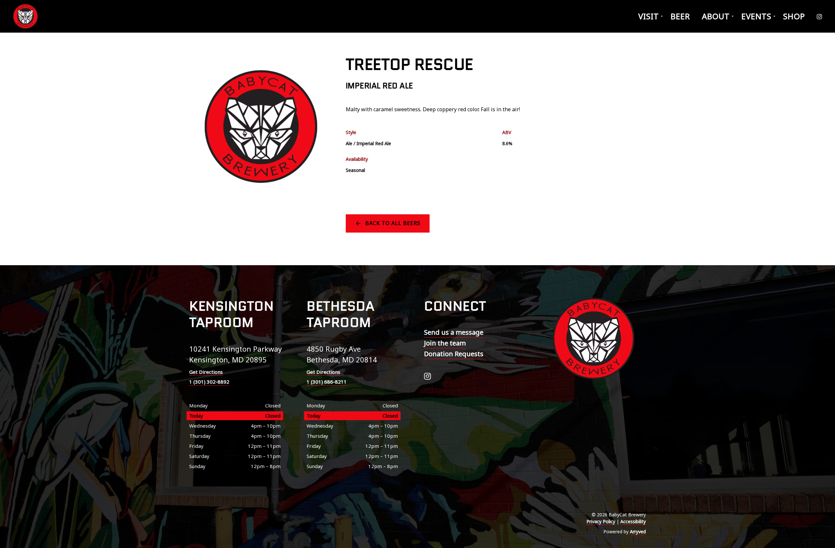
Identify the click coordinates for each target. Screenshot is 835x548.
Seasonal (355, 170)
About (716, 16)
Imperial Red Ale (374, 143)
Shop (794, 16)
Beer (680, 16)
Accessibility (633, 521)
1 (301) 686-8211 (327, 381)
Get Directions (206, 372)
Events (756, 16)
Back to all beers (392, 223)
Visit (648, 16)
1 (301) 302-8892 (209, 381)
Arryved (638, 531)
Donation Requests (453, 353)
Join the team (445, 343)
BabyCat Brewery (26, 16)
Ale (349, 143)
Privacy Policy (600, 521)
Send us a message (453, 332)
